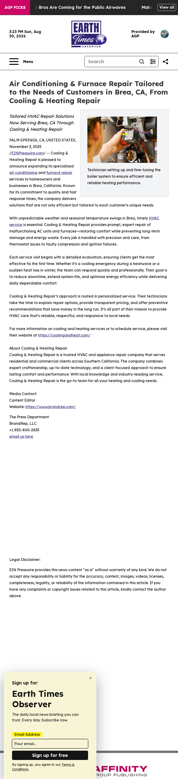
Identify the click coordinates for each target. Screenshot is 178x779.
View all (166, 7)
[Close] (90, 678)
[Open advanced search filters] (152, 61)
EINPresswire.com (27, 153)
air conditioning (23, 172)
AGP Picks (15, 7)
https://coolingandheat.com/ (64, 335)
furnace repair (59, 172)
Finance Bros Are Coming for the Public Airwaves (73, 7)
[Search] (141, 61)
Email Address (27, 734)
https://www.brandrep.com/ (50, 406)
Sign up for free (50, 755)
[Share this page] (165, 61)
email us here (21, 436)
